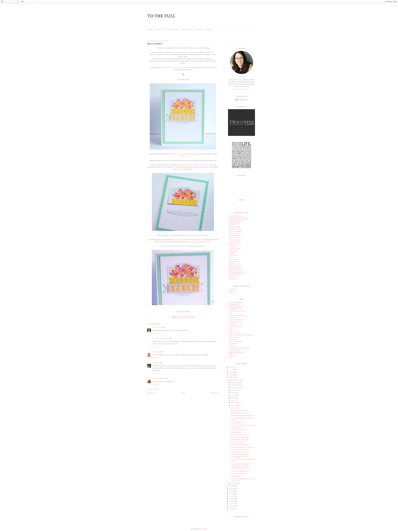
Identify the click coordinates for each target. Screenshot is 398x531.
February (234, 405)
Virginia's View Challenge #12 (241, 464)
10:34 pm (155, 373)
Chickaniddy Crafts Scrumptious (184, 52)
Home (150, 29)
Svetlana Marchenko (236, 272)
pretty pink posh (235, 350)
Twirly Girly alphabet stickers (200, 242)
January (234, 483)
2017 (231, 372)
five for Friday (234, 337)
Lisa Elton (157, 327)
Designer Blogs (203, 528)
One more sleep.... (237, 442)
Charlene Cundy (234, 227)
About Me (160, 29)
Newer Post (151, 393)
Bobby (156, 351)
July (233, 392)
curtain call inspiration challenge (241, 335)
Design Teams (173, 29)
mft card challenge (236, 341)
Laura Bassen (234, 255)
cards (179, 318)
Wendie (231, 277)
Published (187, 29)
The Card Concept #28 (239, 473)
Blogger (246, 516)
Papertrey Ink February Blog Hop (242, 415)
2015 (231, 377)
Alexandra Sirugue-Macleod (239, 218)
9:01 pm (155, 357)
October (234, 385)
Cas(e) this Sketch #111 (239, 430)
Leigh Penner (241, 76)
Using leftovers (236, 432)
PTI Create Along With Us (238, 315)
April (233, 400)
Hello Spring (235, 408)
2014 (231, 486)
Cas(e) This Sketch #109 (240, 471)
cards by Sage (234, 333)
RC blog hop (233, 324)
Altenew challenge (235, 302)
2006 (231, 506)
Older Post (215, 393)
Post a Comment (153, 389)
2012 (231, 491)
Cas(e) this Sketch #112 (239, 413)
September (235, 387)
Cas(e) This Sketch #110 (239, 445)
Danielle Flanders (235, 229)
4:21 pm (155, 346)
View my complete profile (241, 89)
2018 (231, 370)
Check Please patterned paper (185, 154)
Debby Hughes (234, 233)
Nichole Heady (234, 268)
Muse (230, 313)
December (235, 380)
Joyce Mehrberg (234, 248)
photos (231, 346)
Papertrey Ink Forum (236, 270)
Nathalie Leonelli (235, 266)
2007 (231, 504)
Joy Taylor (232, 246)
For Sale (198, 29)
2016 (231, 375)
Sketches (232, 292)
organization (233, 343)
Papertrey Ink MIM (235, 322)
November (235, 382)
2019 (231, 367)
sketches (232, 354)
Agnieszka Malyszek (236, 216)
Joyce (156, 363)
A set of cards (236, 476)
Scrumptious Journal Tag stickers (175, 67)
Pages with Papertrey (236, 320)
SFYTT (231, 328)
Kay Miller (232, 253)
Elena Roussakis (235, 235)
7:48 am (155, 384)
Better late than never (239, 435)
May (232, 397)
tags (230, 356)
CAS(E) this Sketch (236, 306)
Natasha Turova (234, 264)
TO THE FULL (161, 15)
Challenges (233, 289)
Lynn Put (232, 257)
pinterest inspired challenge (239, 348)
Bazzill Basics (234, 304)
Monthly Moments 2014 (237, 311)
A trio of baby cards (238, 422)
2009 (231, 499)
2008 (231, 501)
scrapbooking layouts (237, 352)
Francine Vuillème (235, 238)
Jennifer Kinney (234, 240)
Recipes (208, 29)
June (233, 395)
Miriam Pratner (234, 261)
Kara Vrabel (233, 251)
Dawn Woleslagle (235, 231)
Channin (231, 225)
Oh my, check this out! (239, 410)
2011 (231, 493)
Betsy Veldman (234, 222)
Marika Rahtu (233, 259)
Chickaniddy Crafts (187, 318)
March (233, 403)
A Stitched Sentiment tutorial (242, 447)
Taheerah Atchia (235, 274)
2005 (231, 509)
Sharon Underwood (161, 338)
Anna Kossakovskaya (236, 220)
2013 (231, 488)
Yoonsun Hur (233, 279)
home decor (233, 339)
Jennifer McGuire (235, 242)
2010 (231, 496)
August (234, 390)
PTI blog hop (233, 317)
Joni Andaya (233, 244)
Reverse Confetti (235, 326)
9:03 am (155, 333)
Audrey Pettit (159, 378)
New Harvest (179, 239)
